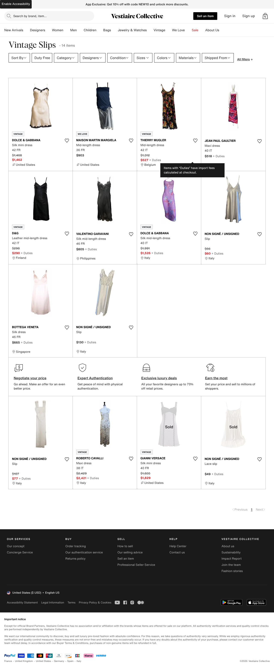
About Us (212, 30)
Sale (195, 30)
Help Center (178, 546)
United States (43, 661)
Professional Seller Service (136, 565)
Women (57, 30)
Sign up (248, 16)
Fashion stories (232, 571)
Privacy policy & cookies (95, 602)
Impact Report (232, 558)
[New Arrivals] (26, 30)
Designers (37, 30)
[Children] (99, 30)
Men (73, 30)
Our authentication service (84, 552)
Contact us (177, 552)
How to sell (125, 546)
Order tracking (75, 546)
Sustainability (231, 552)
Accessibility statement (22, 602)
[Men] (80, 30)
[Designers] (48, 30)
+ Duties (155, 160)
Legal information (52, 602)
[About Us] (222, 30)
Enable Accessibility (16, 4)
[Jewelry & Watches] (150, 30)
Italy (79, 661)
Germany (59, 661)
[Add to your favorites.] (66, 140)
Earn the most (216, 378)
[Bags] (114, 30)
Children (90, 30)
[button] (265, 16)
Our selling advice (130, 552)
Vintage (159, 30)
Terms (71, 602)
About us (228, 546)
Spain (70, 661)
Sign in (229, 16)
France (8, 661)
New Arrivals (13, 30)
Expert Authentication (95, 378)
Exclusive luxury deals (159, 378)
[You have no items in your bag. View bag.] (265, 16)
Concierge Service (20, 552)
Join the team (231, 565)
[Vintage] (168, 30)
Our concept (15, 546)
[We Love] (188, 30)
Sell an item (205, 16)
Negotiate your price (30, 378)
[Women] (66, 30)
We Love (178, 30)
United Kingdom (24, 661)
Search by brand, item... (30, 16)
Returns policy (75, 558)
